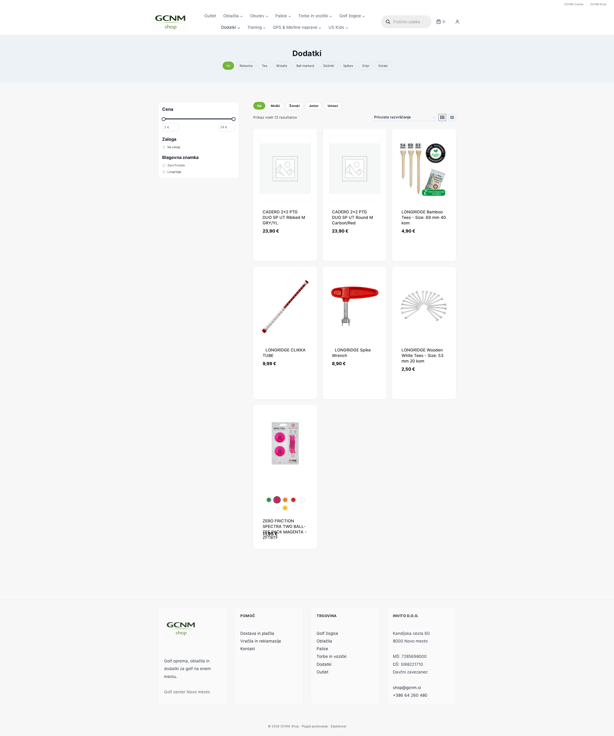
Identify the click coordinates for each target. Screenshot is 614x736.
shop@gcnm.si (407, 687)
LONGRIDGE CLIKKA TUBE (284, 353)
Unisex (333, 106)
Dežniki (328, 66)
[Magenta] (277, 500)
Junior (314, 106)
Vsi (228, 66)
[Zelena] (269, 500)
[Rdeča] (293, 500)
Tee (264, 66)
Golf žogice (327, 633)
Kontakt (247, 648)
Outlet (210, 15)
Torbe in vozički (332, 656)
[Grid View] (442, 117)
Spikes (348, 66)
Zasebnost (338, 726)
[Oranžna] (285, 500)
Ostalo (383, 66)
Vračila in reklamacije (260, 641)
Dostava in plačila (257, 633)
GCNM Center (574, 4)
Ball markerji (305, 66)
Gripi (365, 66)
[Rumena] (285, 508)
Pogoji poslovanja (315, 726)
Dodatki (324, 664)
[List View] (452, 117)
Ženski (294, 106)
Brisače (282, 66)
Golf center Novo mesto (187, 691)
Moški (275, 106)
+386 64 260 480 (410, 695)
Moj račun (457, 22)
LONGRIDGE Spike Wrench (351, 353)
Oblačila (324, 641)
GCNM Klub (598, 4)
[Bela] (301, 500)
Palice (322, 648)
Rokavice (246, 66)
